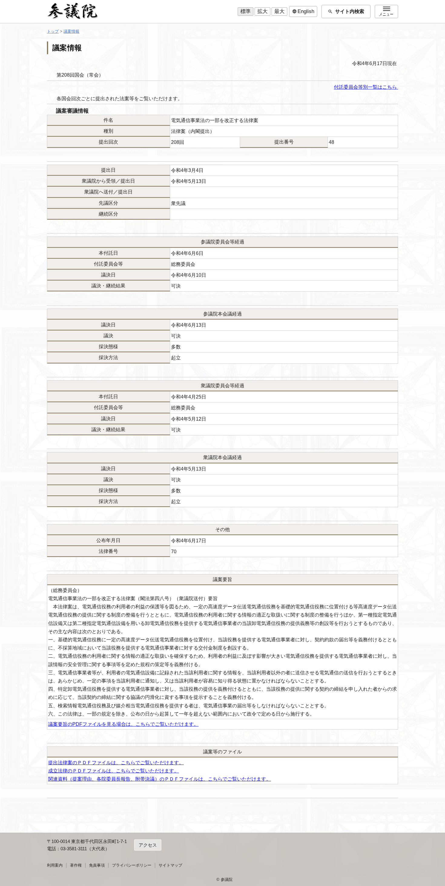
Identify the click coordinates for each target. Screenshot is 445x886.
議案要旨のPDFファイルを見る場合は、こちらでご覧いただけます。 (123, 724)
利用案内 (55, 865)
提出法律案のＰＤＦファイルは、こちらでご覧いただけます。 (116, 762)
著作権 (76, 865)
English (303, 11)
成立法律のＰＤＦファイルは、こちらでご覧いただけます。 (113, 770)
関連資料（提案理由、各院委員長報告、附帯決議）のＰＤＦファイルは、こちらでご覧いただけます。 (159, 779)
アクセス (148, 845)
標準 (245, 11)
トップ (53, 31)
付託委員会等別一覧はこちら (366, 87)
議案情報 (71, 31)
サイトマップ (170, 865)
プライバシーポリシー (131, 865)
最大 (279, 11)
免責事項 (97, 865)
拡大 (262, 11)
